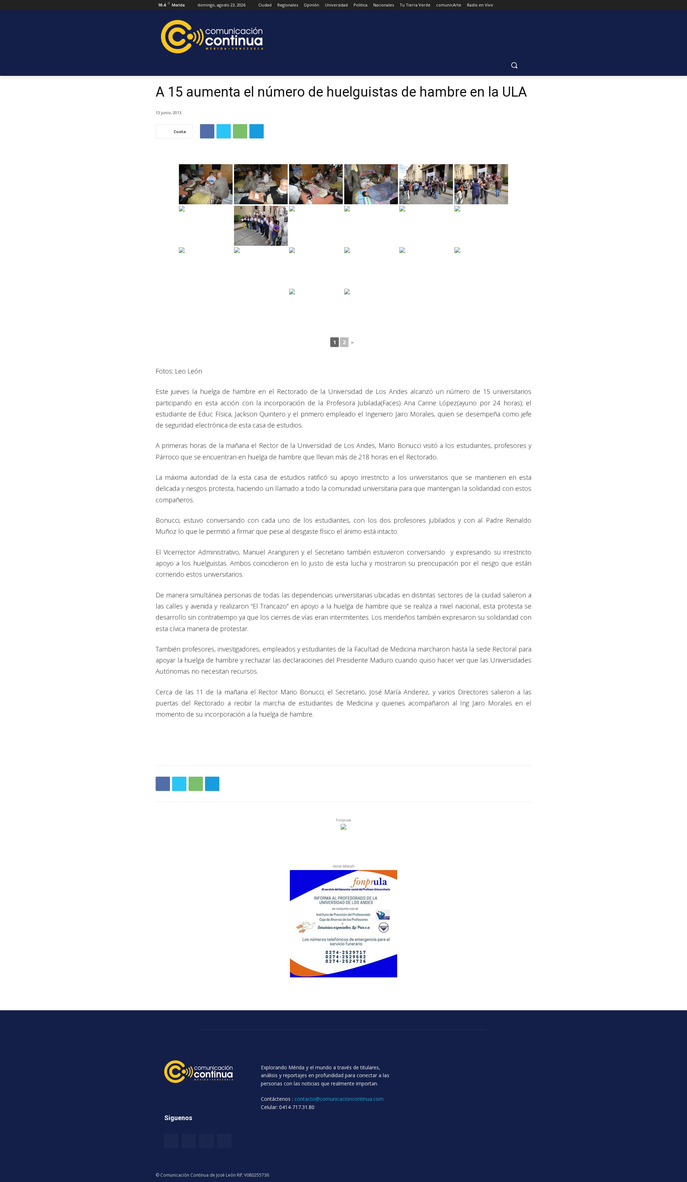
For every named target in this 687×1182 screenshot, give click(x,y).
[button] (514, 65)
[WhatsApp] (240, 131)
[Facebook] (207, 131)
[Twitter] (223, 131)
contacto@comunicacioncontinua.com (339, 1098)
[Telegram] (256, 131)
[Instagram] (189, 1141)
